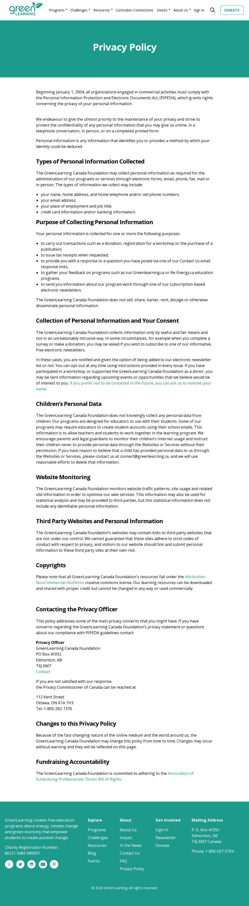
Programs (57, 10)
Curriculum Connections (134, 10)
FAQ (123, 861)
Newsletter (166, 837)
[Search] (211, 10)
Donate (232, 10)
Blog (92, 853)
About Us (180, 10)
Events (162, 10)
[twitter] (20, 867)
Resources (101, 10)
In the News (131, 845)
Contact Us (130, 853)
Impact (126, 837)
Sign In (199, 10)
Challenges (79, 10)
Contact (43, 671)
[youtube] (43, 867)
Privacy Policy (132, 868)
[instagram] (31, 867)
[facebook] (9, 867)
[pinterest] (54, 867)
